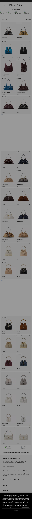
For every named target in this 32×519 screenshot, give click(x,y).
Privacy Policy (25, 507)
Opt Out (16, 510)
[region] (16, 506)
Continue (16, 515)
